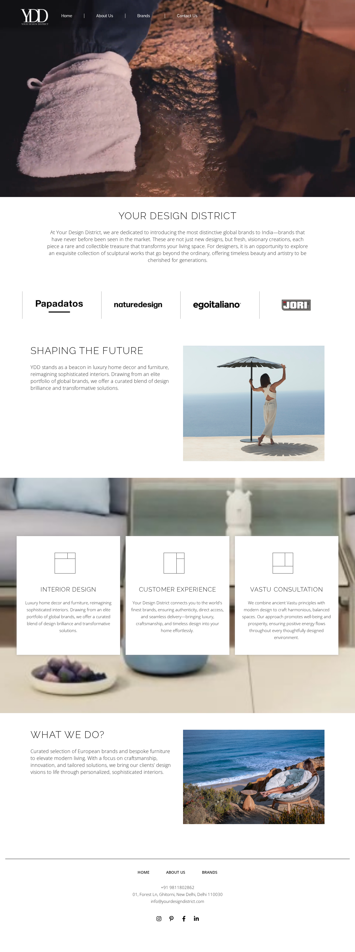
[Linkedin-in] (196, 918)
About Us (104, 16)
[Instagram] (158, 918)
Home (66, 16)
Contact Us (187, 16)
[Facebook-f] (183, 918)
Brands (143, 16)
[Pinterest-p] (171, 918)
